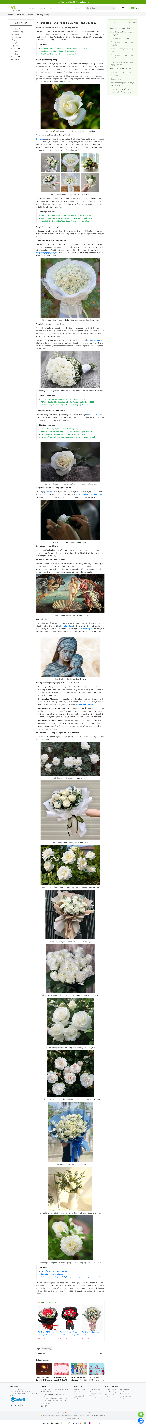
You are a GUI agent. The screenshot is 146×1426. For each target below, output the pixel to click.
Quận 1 (71, 1415)
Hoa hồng (40, 139)
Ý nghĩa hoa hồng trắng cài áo (90, 495)
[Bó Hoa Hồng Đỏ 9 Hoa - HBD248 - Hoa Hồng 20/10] (70, 1318)
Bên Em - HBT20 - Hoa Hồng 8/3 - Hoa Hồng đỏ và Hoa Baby (48, 1333)
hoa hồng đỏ (88, 629)
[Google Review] (22, 1405)
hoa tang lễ (92, 415)
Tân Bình (82, 1415)
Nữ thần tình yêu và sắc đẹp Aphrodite (121, 73)
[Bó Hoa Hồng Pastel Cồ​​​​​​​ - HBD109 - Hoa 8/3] (92, 1318)
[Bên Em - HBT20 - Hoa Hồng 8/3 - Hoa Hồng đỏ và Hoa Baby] (48, 1318)
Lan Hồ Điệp (42, 8)
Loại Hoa (61, 8)
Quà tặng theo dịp (71, 28)
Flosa (78, 1418)
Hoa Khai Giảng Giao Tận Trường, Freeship (73, 2)
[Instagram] (19, 1405)
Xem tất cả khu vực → (98, 1415)
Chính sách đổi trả (80, 1389)
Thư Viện (69, 8)
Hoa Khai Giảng (17, 32)
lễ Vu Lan (48, 492)
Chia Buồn (15, 40)
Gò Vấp (58, 1415)
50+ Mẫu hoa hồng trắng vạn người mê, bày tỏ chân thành (120, 90)
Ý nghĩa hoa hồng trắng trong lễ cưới (122, 50)
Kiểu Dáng (51, 8)
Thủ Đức (88, 1415)
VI (132, 8)
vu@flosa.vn (47, 1406)
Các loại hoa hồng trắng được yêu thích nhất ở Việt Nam (122, 84)
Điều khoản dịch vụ (95, 1398)
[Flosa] (16, 7)
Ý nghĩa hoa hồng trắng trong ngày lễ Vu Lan (122, 63)
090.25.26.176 (47, 1403)
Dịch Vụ (77, 8)
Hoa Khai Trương (110, 1389)
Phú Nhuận (65, 1415)
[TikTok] (15, 1405)
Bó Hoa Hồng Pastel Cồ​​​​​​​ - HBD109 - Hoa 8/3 (91, 1333)
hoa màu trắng (66, 626)
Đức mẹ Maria (116, 79)
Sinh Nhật (15, 34)
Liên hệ (91, 1412)
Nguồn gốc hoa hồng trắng (120, 28)
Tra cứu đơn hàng (57, 1412)
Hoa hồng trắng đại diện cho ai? (121, 69)
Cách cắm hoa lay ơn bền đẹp (52, 1274)
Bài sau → (100, 1353)
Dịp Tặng (32, 8)
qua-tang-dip (46, 1349)
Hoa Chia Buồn (125, 1394)
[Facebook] (11, 1405)
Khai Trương (16, 37)
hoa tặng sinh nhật (86, 705)
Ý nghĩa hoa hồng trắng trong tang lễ (122, 56)
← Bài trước (40, 1353)
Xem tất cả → (53, 1302)
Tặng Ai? (15, 43)
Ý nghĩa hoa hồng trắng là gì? (120, 38)
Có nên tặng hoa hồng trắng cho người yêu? (122, 33)
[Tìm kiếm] (114, 8)
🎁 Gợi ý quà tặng (69, 1412)
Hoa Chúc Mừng (110, 1392)
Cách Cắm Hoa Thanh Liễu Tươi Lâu (54, 1271)
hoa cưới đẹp (95, 340)
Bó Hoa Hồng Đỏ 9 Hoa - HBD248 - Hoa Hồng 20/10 (69, 1333)
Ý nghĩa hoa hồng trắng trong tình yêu (122, 43)
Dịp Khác (15, 46)
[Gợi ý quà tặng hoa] (141, 1414)
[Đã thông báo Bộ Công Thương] (17, 1399)
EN (136, 8)
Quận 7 (76, 1415)
